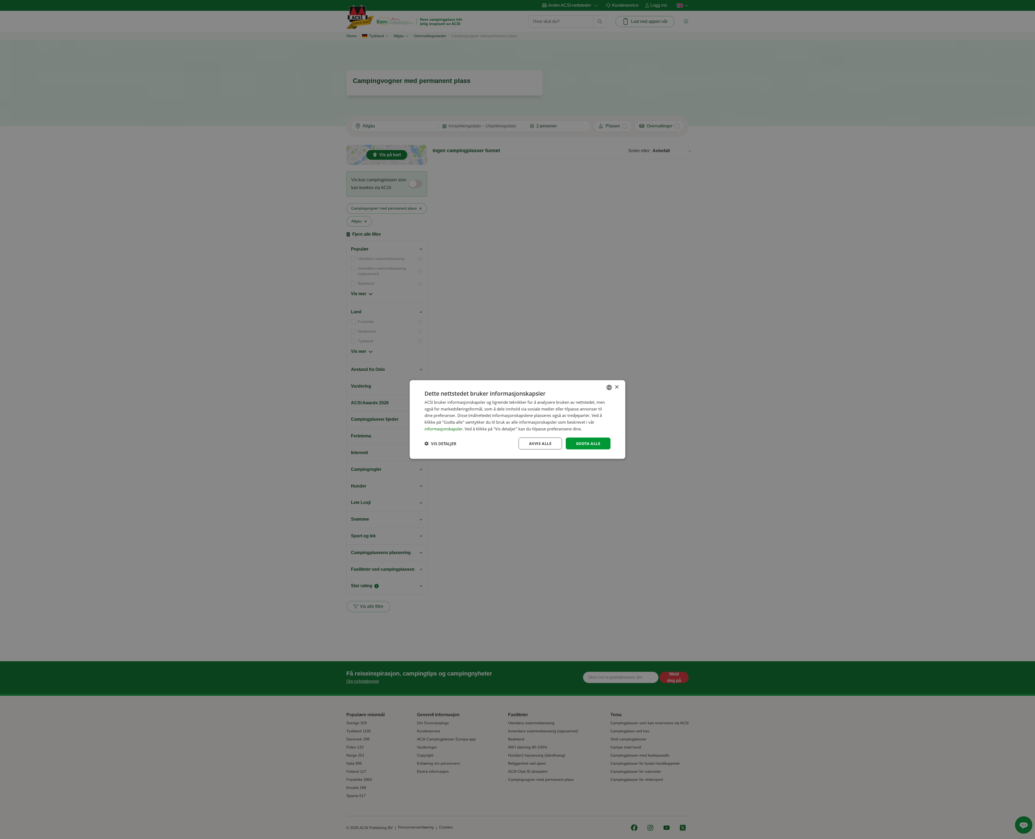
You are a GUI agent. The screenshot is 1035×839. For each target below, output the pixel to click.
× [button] (617, 387)
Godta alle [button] (588, 443)
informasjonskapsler (444, 428)
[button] (440, 444)
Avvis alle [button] (540, 443)
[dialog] (517, 419)
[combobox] (609, 387)
